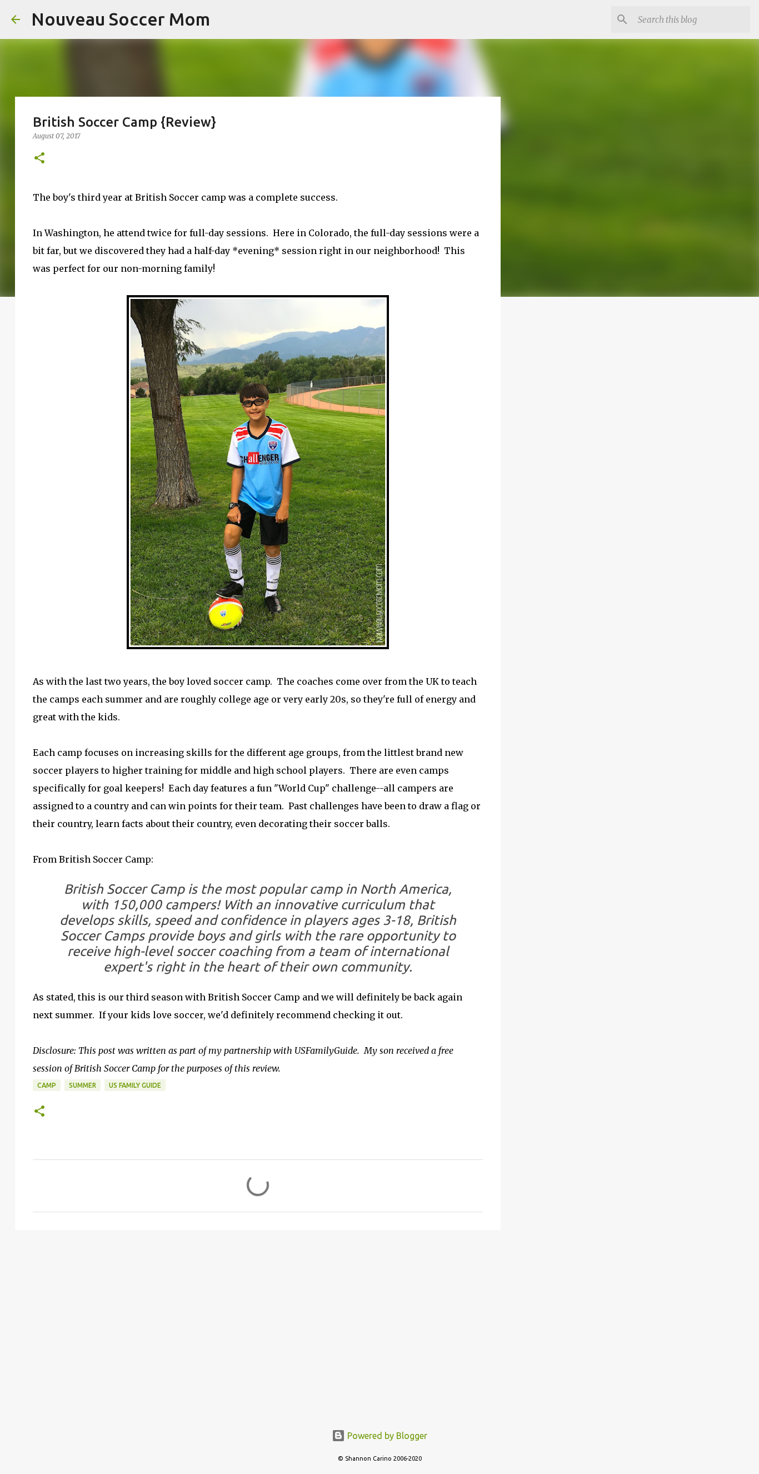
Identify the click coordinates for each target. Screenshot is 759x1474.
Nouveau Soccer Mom (120, 19)
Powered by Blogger (386, 1436)
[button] (39, 158)
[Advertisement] (258, 1324)
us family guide (135, 1085)
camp (46, 1085)
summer (82, 1085)
